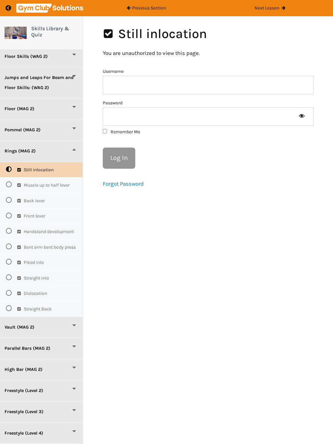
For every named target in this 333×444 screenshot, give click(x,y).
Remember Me (125, 132)
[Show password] (301, 116)
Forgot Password (123, 183)
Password (113, 103)
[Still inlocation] (16, 33)
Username (113, 71)
